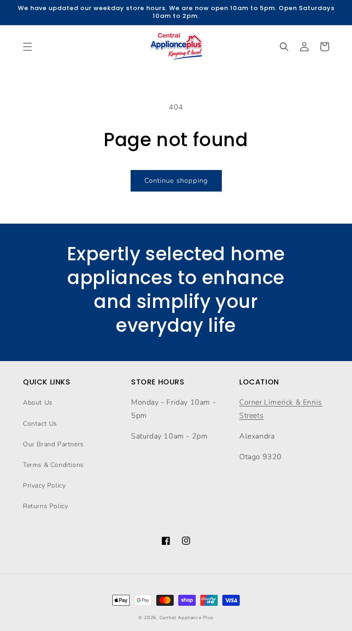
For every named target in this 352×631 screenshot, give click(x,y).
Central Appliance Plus (187, 618)
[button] (27, 47)
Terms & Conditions (53, 465)
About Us (38, 402)
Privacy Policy (44, 485)
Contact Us (40, 423)
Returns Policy (45, 506)
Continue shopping (176, 180)
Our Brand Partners (53, 444)
